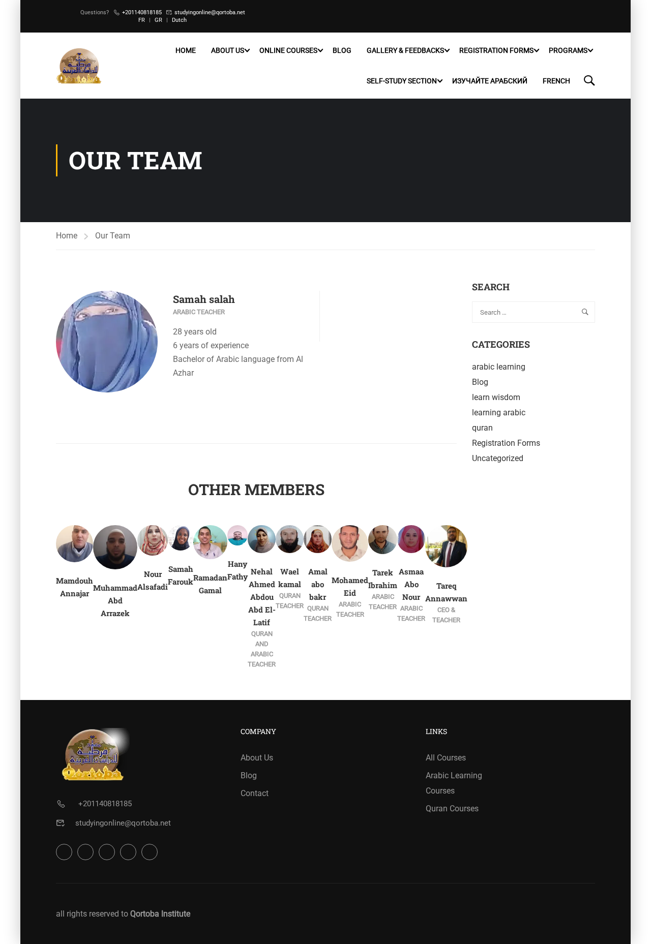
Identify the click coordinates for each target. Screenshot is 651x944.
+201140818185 (142, 12)
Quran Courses (452, 808)
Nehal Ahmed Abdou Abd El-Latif (262, 596)
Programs (568, 50)
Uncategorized (497, 458)
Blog (342, 50)
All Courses (446, 758)
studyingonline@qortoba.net (209, 12)
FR (141, 20)
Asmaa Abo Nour (411, 584)
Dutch (179, 20)
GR (158, 20)
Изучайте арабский (489, 81)
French (556, 81)
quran (482, 428)
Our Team (112, 235)
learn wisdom (496, 397)
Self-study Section (402, 81)
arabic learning (498, 367)
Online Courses (288, 50)
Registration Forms (496, 50)
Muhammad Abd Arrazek (115, 600)
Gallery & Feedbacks (405, 50)
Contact (255, 793)
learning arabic (498, 412)
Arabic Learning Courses (454, 783)
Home (185, 50)
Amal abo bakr (318, 584)
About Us (227, 50)
